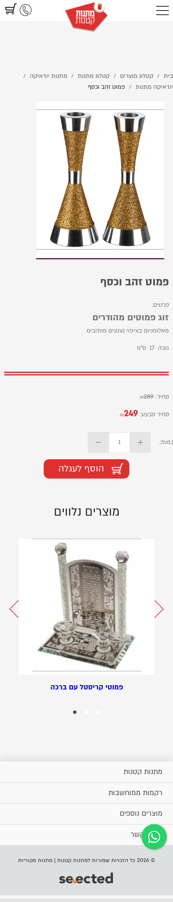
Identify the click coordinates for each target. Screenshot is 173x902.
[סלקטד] (86, 879)
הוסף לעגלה (81, 469)
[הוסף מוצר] (140, 442)
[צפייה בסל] (9, 10)
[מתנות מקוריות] (86, 10)
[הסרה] (98, 442)
